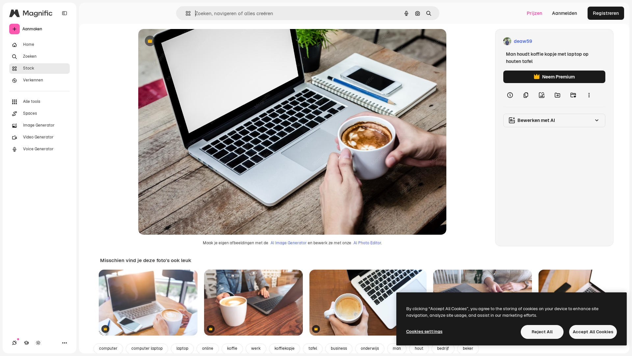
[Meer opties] (588, 95)
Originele (181, 41)
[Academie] (26, 343)
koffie (232, 348)
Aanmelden (564, 13)
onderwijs (370, 348)
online (207, 348)
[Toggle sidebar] (64, 13)
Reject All (542, 332)
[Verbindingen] (14, 343)
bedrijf (443, 348)
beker (468, 348)
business (339, 348)
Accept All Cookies (593, 332)
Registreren (606, 13)
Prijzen (534, 13)
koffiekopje (285, 348)
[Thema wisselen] (38, 343)
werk (256, 348)
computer (108, 348)
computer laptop (147, 348)
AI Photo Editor (367, 243)
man (397, 348)
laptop (182, 348)
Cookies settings (424, 331)
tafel (312, 348)
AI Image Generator (289, 243)
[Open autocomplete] (185, 13)
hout (419, 348)
